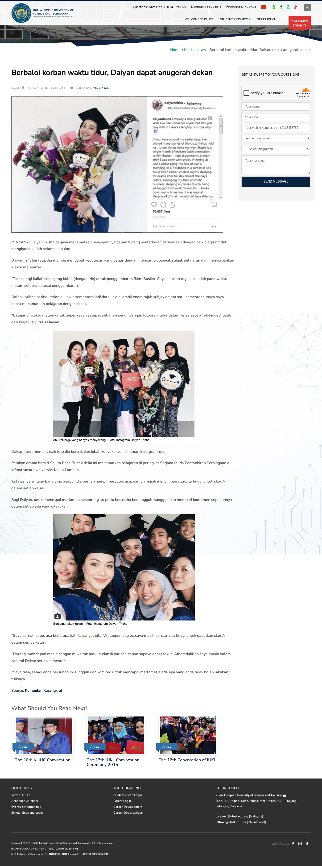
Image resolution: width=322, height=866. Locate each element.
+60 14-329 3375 (175, 7)
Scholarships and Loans (27, 812)
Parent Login (122, 801)
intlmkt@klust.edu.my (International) (241, 822)
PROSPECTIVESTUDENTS (299, 23)
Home (175, 49)
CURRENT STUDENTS (207, 6)
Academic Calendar (24, 801)
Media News (195, 49)
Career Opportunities (128, 812)
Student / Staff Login (127, 795)
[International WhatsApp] (274, 7)
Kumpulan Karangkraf (43, 690)
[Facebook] (281, 7)
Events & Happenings (26, 806)
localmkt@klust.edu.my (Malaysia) (239, 816)
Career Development (127, 806)
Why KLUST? (20, 795)
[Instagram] (288, 7)
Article (23, 746)
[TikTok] (295, 7)
